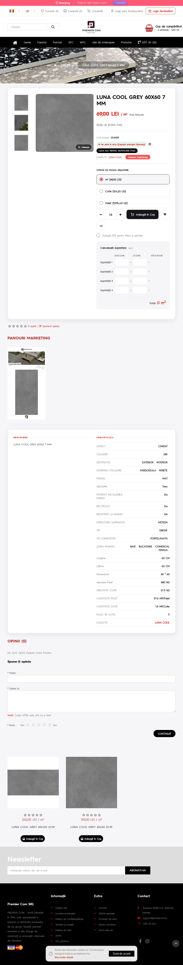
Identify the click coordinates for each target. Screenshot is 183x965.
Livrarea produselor (65, 913)
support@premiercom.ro (155, 918)
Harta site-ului (106, 930)
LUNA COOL (115, 157)
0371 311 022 (149, 42)
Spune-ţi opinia (50, 326)
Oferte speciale (107, 913)
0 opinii (32, 326)
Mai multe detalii (64, 957)
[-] (101, 214)
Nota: (12, 725)
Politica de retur (63, 930)
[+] (120, 214)
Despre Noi (61, 907)
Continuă (164, 733)
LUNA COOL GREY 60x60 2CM (91, 826)
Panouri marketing (138, 157)
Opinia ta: (14, 688)
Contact (103, 907)
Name (12, 672)
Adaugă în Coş (145, 214)
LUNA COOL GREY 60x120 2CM (33, 826)
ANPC (58, 935)
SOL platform (62, 941)
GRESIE (66, 65)
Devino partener (107, 924)
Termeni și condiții (64, 924)
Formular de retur (108, 918)
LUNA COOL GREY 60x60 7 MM (103, 65)
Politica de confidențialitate (69, 918)
